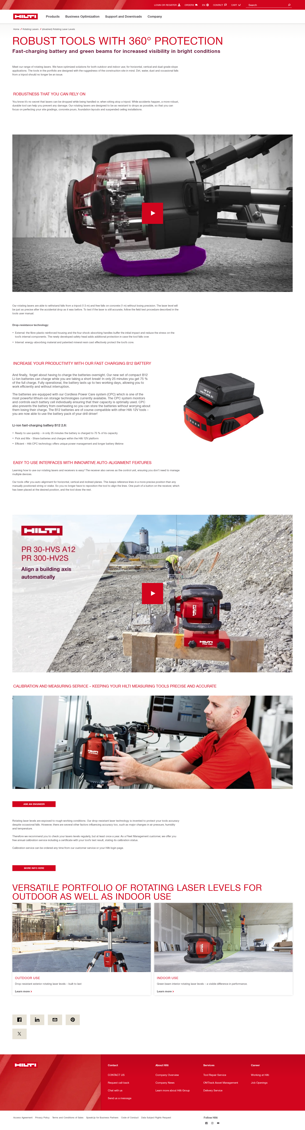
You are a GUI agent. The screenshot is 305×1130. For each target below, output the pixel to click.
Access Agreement (22, 1117)
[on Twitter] (19, 1034)
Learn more (22, 991)
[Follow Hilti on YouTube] (218, 1123)
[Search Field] (289, 5)
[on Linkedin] (37, 1020)
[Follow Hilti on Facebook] (207, 1123)
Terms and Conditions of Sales (67, 1117)
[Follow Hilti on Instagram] (212, 1123)
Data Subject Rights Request (156, 1117)
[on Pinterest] (73, 1020)
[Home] (25, 16)
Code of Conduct (130, 1117)
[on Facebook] (19, 1020)
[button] (152, 213)
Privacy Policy (42, 1117)
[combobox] (269, 5)
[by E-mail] (55, 1020)
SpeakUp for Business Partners (102, 1117)
